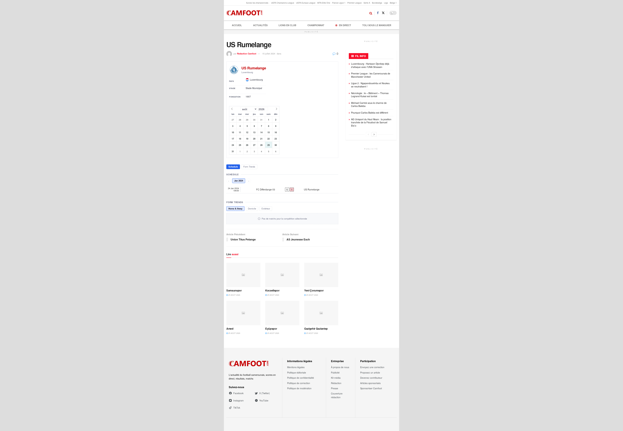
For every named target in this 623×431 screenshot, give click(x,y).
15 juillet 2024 (268, 53)
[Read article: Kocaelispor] (282, 275)
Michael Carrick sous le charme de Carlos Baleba (369, 104)
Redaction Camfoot (246, 53)
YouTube (263, 400)
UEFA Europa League (305, 2)
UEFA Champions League (282, 2)
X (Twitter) (264, 393)
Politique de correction (298, 383)
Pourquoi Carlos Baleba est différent (369, 112)
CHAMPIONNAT (315, 25)
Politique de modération (299, 388)
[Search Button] (370, 13)
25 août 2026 (234, 295)
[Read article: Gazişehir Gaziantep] (321, 313)
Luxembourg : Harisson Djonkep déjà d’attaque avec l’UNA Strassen (370, 65)
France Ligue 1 (338, 2)
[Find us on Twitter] (383, 13)
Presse (334, 388)
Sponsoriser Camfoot (371, 388)
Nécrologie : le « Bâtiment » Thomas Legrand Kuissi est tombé (370, 94)
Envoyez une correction (372, 367)
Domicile (252, 208)
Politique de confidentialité (300, 377)
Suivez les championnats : (257, 2)
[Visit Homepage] (245, 13)
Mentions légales (296, 367)
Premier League (354, 2)
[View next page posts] (374, 134)
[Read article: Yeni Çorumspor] (321, 275)
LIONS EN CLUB (287, 25)
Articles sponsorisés (370, 383)
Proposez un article (370, 372)
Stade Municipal (254, 88)
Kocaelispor (272, 290)
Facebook (238, 393)
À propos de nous (340, 367)
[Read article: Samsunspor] (243, 275)
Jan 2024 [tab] (238, 180)
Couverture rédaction (336, 395)
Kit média (336, 377)
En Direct (345, 25)
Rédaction (336, 383)
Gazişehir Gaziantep (316, 328)
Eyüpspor (271, 328)
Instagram (238, 400)
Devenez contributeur (371, 377)
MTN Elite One (323, 2)
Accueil (237, 25)
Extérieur (266, 208)
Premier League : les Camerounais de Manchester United (370, 75)
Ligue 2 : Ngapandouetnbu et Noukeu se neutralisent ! (370, 85)
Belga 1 (393, 2)
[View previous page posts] (368, 134)
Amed (229, 328)
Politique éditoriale (296, 372)
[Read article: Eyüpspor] (282, 313)
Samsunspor (234, 290)
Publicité (335, 372)
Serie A (367, 2)
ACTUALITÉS (260, 25)
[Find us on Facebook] (378, 13)
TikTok (236, 407)
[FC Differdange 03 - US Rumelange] (282, 189)
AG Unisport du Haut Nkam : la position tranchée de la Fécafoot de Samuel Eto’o (371, 122)
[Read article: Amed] (243, 313)
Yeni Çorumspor (314, 290)
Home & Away (235, 208)
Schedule (233, 166)
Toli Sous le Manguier (376, 25)
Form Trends (249, 166)
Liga (386, 2)
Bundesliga (377, 2)
